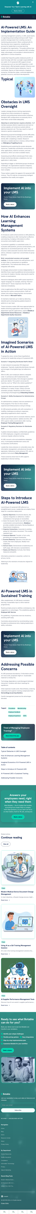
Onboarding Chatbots (27, 392)
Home (2, 1128)
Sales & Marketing (6, 1170)
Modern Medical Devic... (8, 1179)
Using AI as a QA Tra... (7, 1186)
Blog (2, 1131)
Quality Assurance (6, 1157)
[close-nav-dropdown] (33, 2)
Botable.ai (27, 523)
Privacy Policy (5, 1144)
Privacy (3, 1166)
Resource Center (5, 1138)
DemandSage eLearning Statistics (12, 693)
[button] (33, 16)
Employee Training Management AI (12, 423)
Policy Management (21, 453)
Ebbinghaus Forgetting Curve (12, 143)
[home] (5, 17)
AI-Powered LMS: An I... (8, 1183)
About (2, 1141)
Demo (2, 1134)
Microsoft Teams (16, 295)
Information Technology (7, 1163)
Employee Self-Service (8, 612)
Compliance (4, 1160)
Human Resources (6, 1154)
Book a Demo (18, 11)
